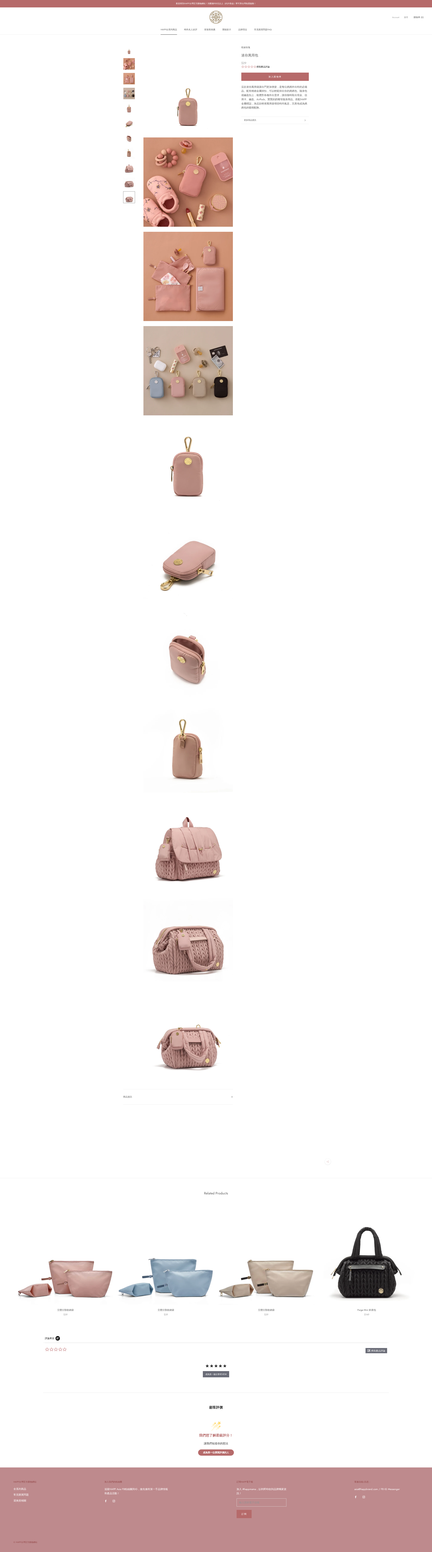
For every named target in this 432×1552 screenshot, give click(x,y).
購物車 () (419, 17)
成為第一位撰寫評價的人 (216, 1452)
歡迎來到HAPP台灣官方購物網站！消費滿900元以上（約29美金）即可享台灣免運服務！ (216, 3)
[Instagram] (114, 1501)
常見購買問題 (21, 1495)
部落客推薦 (209, 29)
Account (395, 17)
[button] (376, 1350)
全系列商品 (20, 1489)
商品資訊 (127, 1096)
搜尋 (406, 17)
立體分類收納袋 (65, 1310)
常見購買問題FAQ (263, 29)
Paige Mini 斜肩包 (366, 1310)
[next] (421, 1258)
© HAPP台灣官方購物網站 (25, 1542)
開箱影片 (226, 29)
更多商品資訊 (250, 120)
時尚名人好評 (190, 29)
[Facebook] (105, 1501)
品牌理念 (242, 29)
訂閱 (244, 1514)
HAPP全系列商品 (169, 29)
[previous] (10, 1258)
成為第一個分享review (216, 1374)
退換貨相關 (20, 1500)
